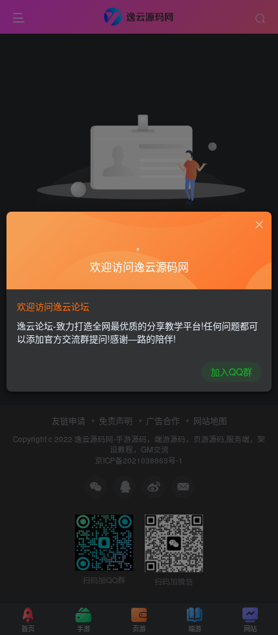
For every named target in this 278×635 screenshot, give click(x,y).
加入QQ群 (231, 371)
